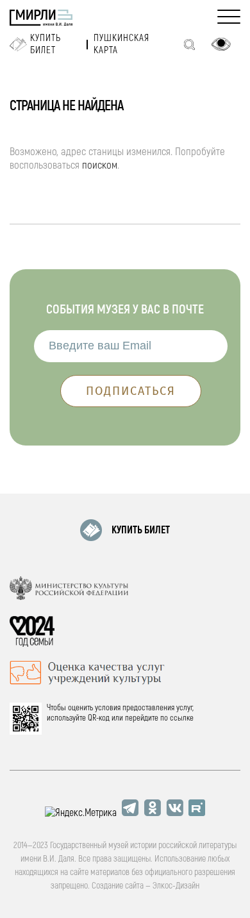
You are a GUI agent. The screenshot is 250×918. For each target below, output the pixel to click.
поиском (99, 165)
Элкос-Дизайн (176, 885)
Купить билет (45, 44)
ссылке (182, 718)
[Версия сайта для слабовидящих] (221, 44)
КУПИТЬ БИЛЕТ (141, 530)
